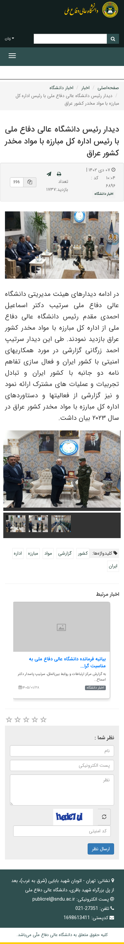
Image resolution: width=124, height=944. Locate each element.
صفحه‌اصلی (108, 87)
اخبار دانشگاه (61, 87)
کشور (83, 553)
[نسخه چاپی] (59, 174)
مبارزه (33, 553)
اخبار (85, 87)
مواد (48, 553)
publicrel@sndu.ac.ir (53, 899)
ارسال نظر (101, 849)
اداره (18, 553)
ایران (113, 566)
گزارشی (65, 553)
